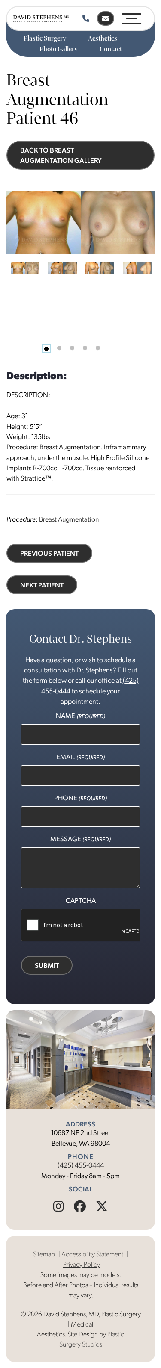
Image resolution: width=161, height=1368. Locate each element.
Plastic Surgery (45, 38)
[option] (80, 222)
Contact (111, 49)
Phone (80, 797)
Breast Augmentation (69, 518)
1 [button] (46, 348)
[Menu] (131, 17)
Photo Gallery (59, 49)
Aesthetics (103, 38)
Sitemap (44, 1253)
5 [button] (98, 348)
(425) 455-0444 (81, 1164)
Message (80, 838)
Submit (47, 965)
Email (80, 756)
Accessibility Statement (93, 1253)
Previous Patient (49, 552)
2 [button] (59, 348)
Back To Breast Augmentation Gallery (61, 155)
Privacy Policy (81, 1263)
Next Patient (42, 584)
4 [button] (85, 348)
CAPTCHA (81, 900)
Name (80, 715)
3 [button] (72, 348)
